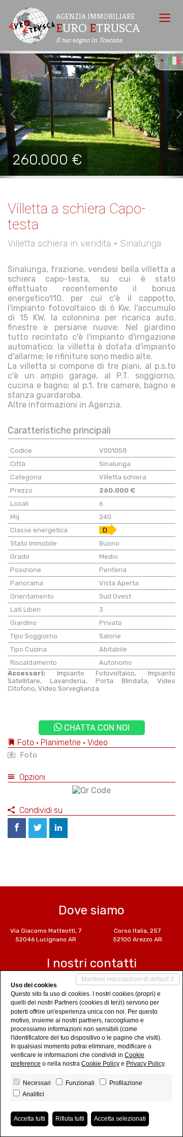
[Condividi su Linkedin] (58, 828)
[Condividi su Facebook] (17, 828)
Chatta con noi (96, 728)
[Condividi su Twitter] (37, 828)
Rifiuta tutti (69, 1118)
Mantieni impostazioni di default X (127, 979)
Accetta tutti (29, 1118)
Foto (27, 755)
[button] (9, 114)
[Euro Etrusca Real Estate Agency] (31, 25)
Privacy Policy (145, 1063)
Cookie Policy (100, 1063)
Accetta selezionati (120, 1118)
